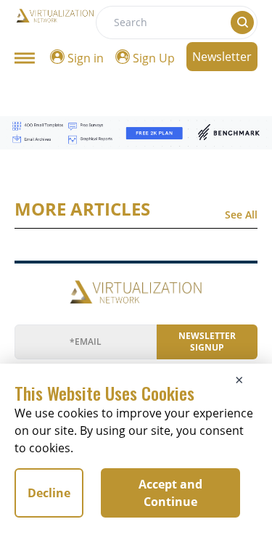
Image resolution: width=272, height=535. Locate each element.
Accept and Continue (170, 493)
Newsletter (222, 57)
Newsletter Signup (207, 342)
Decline (49, 493)
